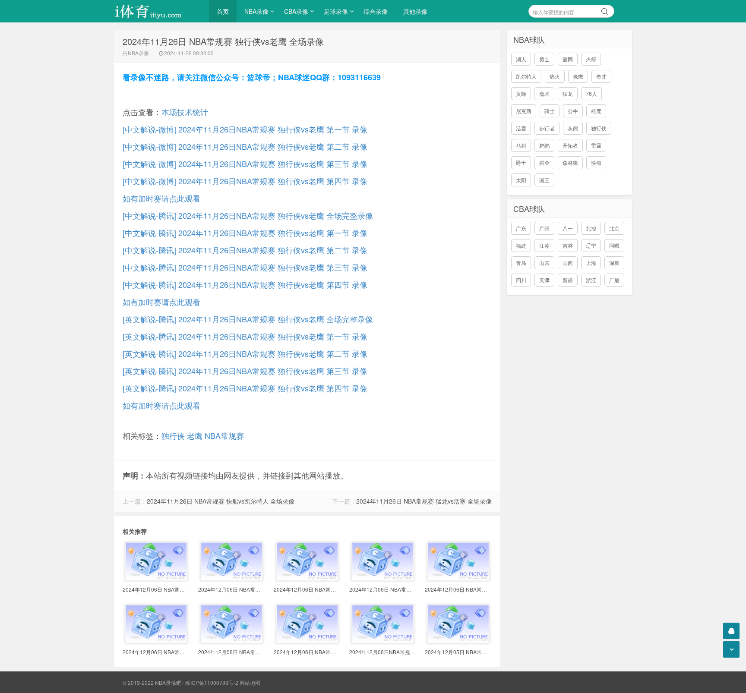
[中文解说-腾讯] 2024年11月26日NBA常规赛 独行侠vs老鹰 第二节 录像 (245, 249)
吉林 (568, 245)
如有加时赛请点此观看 (161, 198)
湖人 (521, 59)
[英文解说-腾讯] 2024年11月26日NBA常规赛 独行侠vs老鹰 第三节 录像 (245, 370)
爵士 (521, 162)
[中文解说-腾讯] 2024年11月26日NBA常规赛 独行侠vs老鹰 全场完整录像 (248, 215)
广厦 (614, 280)
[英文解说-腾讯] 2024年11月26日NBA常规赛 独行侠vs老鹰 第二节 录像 (245, 353)
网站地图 (250, 682)
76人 (591, 93)
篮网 (568, 59)
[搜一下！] (604, 10)
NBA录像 (256, 11)
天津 (544, 280)
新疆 (568, 280)
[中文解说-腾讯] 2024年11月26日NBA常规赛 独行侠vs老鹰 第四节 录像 (245, 284)
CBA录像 (296, 11)
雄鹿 (596, 110)
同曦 (614, 245)
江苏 (544, 245)
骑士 (549, 110)
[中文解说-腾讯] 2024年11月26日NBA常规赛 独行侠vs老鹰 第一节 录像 (245, 232)
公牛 (573, 110)
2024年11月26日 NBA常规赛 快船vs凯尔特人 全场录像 (220, 501)
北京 (614, 228)
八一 (568, 228)
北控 (591, 228)
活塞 (521, 128)
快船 (596, 162)
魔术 (544, 93)
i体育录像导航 (157, 11)
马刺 (521, 145)
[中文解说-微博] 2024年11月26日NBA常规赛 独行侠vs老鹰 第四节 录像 (245, 180)
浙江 (591, 280)
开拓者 (570, 145)
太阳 (521, 179)
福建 (521, 245)
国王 (544, 179)
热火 (555, 76)
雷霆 (596, 145)
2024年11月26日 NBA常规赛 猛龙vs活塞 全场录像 (424, 501)
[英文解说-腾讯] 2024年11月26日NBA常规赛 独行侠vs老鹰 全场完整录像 (248, 318)
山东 (544, 262)
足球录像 (336, 11)
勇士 (544, 59)
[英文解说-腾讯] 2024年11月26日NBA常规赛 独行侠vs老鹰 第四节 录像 (245, 388)
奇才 (601, 76)
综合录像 (376, 11)
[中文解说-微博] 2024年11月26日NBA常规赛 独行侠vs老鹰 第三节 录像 (245, 163)
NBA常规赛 (224, 435)
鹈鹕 (544, 145)
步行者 (547, 128)
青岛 (521, 262)
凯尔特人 (526, 76)
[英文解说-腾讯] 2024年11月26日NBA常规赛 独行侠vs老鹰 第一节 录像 (245, 336)
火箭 (591, 59)
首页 (223, 11)
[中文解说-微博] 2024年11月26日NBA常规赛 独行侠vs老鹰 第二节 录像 (245, 146)
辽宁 (591, 245)
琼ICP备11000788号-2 (211, 682)
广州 (544, 228)
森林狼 (570, 162)
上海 (591, 262)
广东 (521, 228)
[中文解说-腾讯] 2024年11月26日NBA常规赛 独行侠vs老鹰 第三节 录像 (245, 267)
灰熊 (573, 128)
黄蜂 (521, 93)
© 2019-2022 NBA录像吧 (152, 682)
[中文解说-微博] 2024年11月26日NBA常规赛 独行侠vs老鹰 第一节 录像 (245, 129)
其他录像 (415, 11)
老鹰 (194, 435)
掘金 (544, 162)
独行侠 (173, 435)
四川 (521, 280)
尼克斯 (523, 110)
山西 (568, 262)
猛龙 (568, 93)
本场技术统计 (184, 111)
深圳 (614, 262)
